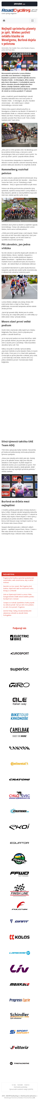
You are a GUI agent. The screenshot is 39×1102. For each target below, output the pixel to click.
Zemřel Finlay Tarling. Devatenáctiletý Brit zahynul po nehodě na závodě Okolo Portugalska (17, 613)
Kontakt (20, 1085)
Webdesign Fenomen (10, 1098)
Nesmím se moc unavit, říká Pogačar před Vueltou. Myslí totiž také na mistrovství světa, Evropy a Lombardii (18, 588)
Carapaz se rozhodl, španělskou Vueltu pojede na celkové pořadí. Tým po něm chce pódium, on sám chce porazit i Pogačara (18, 605)
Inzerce (26, 1085)
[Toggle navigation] (32, 20)
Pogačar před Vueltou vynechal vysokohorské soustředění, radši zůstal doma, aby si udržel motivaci (18, 580)
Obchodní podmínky (20, 1087)
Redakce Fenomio (25, 1098)
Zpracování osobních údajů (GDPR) (21, 1089)
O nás (14, 1085)
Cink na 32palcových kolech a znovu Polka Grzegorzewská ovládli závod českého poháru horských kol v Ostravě (18, 596)
